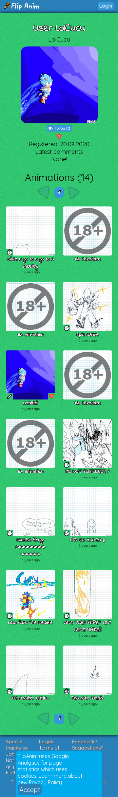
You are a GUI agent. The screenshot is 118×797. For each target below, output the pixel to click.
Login (105, 6)
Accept (29, 790)
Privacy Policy (45, 782)
